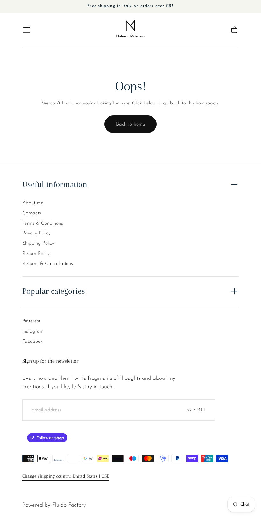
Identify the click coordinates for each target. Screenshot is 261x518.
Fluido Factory (69, 505)
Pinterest (31, 321)
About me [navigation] (32, 202)
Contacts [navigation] (31, 213)
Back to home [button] (130, 124)
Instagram (33, 331)
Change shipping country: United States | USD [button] (65, 476)
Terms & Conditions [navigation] (42, 223)
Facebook (32, 341)
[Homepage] (130, 30)
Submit (196, 410)
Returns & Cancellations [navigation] (47, 263)
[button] (26, 30)
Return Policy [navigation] (36, 253)
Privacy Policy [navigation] (36, 233)
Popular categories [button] (53, 291)
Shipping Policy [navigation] (38, 243)
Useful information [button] (54, 184)
